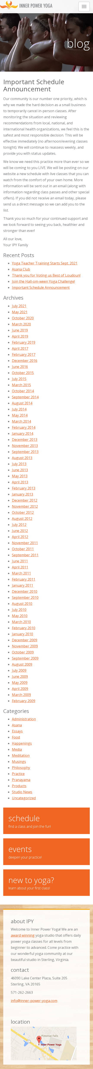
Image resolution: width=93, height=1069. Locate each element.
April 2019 (20, 336)
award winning (23, 935)
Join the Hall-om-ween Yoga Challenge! (43, 281)
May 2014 (19, 415)
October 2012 (23, 512)
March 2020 (21, 324)
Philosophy (21, 767)
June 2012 (20, 530)
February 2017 (23, 354)
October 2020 (23, 318)
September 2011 (25, 555)
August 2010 (22, 603)
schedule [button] (29, 821)
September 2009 (25, 658)
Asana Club (21, 269)
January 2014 (22, 433)
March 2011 (21, 573)
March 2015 (21, 385)
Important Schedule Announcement (41, 287)
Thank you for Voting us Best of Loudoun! (46, 275)
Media (17, 749)
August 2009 (22, 664)
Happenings (22, 743)
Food (16, 737)
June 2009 (20, 676)
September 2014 (25, 397)
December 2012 (24, 500)
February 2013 (23, 488)
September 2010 (25, 597)
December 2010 (24, 591)
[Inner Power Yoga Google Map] (46, 1043)
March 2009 (21, 694)
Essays (17, 731)
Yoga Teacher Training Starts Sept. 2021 (44, 263)
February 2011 (23, 579)
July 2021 (19, 306)
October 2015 (23, 372)
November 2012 (25, 506)
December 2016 (24, 360)
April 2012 (20, 536)
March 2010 (21, 621)
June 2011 (20, 561)
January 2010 (22, 634)
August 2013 (22, 457)
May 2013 (19, 476)
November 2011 (25, 542)
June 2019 (20, 330)
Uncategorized (24, 798)
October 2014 (23, 391)
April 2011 (20, 567)
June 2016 (20, 366)
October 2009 (23, 652)
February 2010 (23, 628)
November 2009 (25, 646)
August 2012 (22, 518)
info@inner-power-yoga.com (34, 1000)
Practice (18, 773)
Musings (19, 761)
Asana (17, 725)
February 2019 (23, 342)
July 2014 (19, 409)
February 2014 (23, 427)
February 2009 (23, 700)
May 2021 (19, 312)
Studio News (22, 792)
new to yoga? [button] (31, 882)
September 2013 (25, 451)
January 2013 (22, 494)
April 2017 (20, 348)
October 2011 (23, 549)
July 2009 (19, 670)
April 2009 (20, 688)
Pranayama (21, 779)
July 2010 (19, 609)
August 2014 (22, 403)
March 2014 (21, 421)
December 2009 (24, 640)
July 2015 (19, 378)
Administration (24, 719)
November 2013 (25, 445)
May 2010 (19, 615)
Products (19, 785)
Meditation (21, 755)
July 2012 (19, 524)
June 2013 (20, 470)
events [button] (25, 851)
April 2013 (20, 482)
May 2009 (19, 682)
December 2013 (24, 439)
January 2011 (22, 585)
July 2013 (19, 463)
